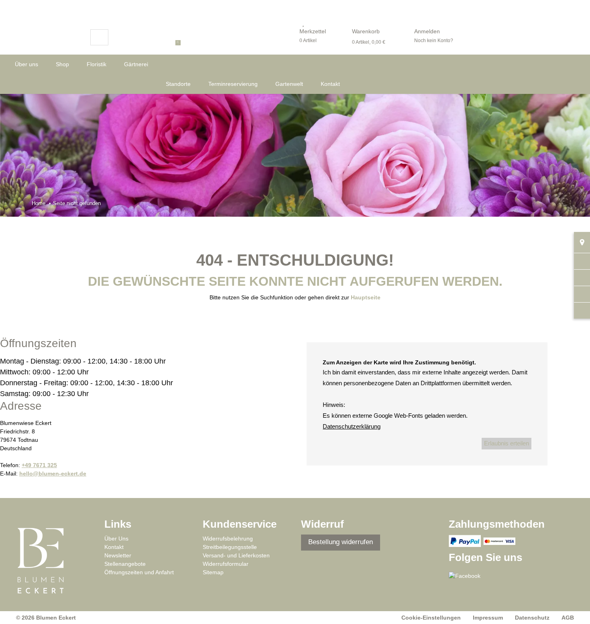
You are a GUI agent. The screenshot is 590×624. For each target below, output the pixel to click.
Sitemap (213, 572)
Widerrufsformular (225, 564)
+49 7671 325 (39, 465)
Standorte (178, 84)
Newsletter (117, 555)
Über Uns (116, 538)
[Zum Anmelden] (419, 23)
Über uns (26, 64)
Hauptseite (365, 297)
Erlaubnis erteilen (506, 443)
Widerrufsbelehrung (228, 538)
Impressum (488, 617)
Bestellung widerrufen (340, 542)
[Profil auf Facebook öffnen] (469, 578)
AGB (568, 617)
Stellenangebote (125, 564)
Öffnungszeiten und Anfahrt (139, 572)
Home (38, 203)
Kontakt (330, 84)
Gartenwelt (289, 84)
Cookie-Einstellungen (431, 617)
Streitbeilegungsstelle (230, 547)
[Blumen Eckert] (205, 42)
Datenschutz (532, 617)
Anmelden (427, 31)
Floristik (96, 64)
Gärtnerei (136, 64)
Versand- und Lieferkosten (236, 555)
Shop (62, 64)
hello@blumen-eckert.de (52, 473)
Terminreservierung (233, 84)
